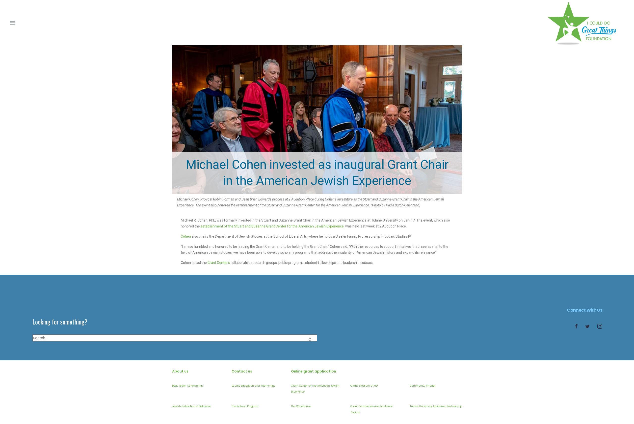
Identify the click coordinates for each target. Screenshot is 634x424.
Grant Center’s (219, 263)
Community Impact (422, 386)
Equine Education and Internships (253, 386)
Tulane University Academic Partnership (436, 406)
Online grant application (313, 371)
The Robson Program (245, 406)
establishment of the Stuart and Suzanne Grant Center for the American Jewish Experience (272, 226)
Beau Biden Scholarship (187, 386)
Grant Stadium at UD (364, 386)
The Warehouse (301, 406)
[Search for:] (174, 337)
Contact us (242, 371)
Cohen (186, 236)
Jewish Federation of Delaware (191, 406)
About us (180, 371)
